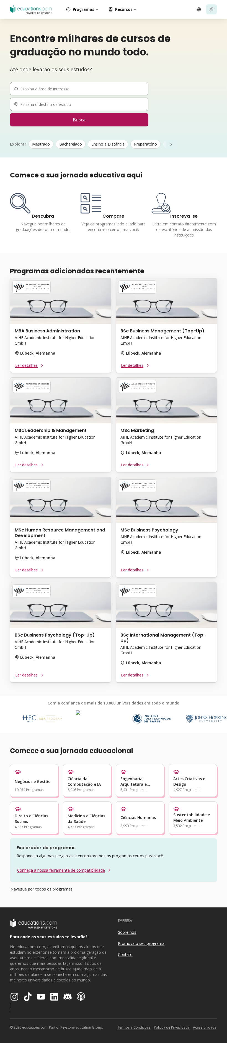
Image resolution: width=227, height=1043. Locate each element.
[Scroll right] (171, 144)
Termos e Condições (134, 1027)
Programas (83, 9)
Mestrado (41, 144)
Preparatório (145, 144)
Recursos (123, 9)
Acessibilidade (204, 1027)
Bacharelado (70, 144)
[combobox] (81, 89)
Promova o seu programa (141, 943)
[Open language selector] (199, 9)
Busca (79, 120)
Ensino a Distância (108, 144)
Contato (125, 954)
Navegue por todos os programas (42, 889)
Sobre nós (127, 932)
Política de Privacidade (172, 1027)
